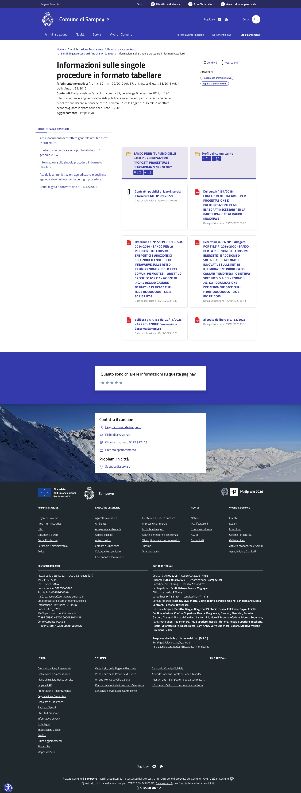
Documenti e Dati (48, 535)
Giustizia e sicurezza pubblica (158, 518)
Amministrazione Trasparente (85, 49)
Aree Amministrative (49, 523)
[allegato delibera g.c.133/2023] (197, 320)
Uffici (40, 529)
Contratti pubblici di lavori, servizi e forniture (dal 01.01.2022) (158, 193)
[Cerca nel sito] (256, 19)
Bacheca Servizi (47, 707)
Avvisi (194, 535)
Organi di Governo (48, 518)
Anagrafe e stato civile (108, 529)
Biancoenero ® (164, 783)
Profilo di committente (217, 153)
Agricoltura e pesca (106, 518)
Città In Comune (219, 778)
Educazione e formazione (109, 557)
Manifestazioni (199, 523)
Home (60, 49)
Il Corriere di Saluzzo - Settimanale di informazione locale (185, 685)
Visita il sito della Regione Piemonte (115, 668)
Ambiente (100, 523)
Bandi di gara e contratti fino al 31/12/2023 (87, 53)
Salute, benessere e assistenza (160, 535)
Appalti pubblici (104, 535)
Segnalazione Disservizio (52, 696)
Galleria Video (237, 540)
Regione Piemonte (50, 4)
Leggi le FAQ (45, 685)
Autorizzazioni (103, 540)
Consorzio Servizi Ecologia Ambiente (116, 691)
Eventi (233, 518)
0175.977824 (51, 584)
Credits (42, 735)
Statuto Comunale (48, 713)
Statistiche (44, 746)
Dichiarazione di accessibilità (54, 674)
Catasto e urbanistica (107, 546)
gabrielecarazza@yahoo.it (175, 642)
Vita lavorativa (150, 551)
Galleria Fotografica (240, 535)
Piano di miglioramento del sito (55, 679)
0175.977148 (50, 580)
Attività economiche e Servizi (246, 546)
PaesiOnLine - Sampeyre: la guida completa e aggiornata (184, 679)
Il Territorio (235, 529)
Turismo (146, 546)
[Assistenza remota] (232, 778)
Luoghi (233, 523)
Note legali (44, 724)
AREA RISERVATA (150, 788)
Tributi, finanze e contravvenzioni (161, 540)
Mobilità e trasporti (153, 529)
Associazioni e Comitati (242, 551)
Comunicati (197, 540)
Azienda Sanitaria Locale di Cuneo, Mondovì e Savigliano (184, 674)
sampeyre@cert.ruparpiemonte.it (64, 596)
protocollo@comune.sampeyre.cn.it (65, 601)
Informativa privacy (49, 718)
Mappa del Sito (46, 752)
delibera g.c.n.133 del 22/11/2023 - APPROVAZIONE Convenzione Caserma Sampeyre (158, 324)
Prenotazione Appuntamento (54, 691)
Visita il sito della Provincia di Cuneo (115, 674)
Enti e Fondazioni (47, 540)
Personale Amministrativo (53, 546)
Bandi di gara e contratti (121, 49)
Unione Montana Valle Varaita (112, 679)
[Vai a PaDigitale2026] (242, 491)
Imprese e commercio (154, 523)
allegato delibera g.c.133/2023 (224, 319)
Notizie (195, 518)
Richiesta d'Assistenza (50, 702)
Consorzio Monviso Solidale (167, 668)
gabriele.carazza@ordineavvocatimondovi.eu (183, 646)
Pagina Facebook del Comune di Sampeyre (119, 685)
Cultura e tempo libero (108, 551)
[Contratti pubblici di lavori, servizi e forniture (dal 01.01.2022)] (129, 191)
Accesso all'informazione (190, 35)
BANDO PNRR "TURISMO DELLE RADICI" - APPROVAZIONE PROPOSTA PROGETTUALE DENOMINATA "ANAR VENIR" (154, 160)
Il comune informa (201, 529)
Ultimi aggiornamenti (50, 741)
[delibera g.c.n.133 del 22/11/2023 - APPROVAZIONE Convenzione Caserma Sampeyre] (129, 320)
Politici (41, 551)
